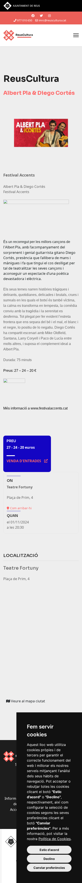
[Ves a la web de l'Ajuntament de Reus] (41, 6)
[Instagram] (49, 16)
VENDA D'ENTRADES (27, 460)
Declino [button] (49, 859)
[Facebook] (33, 16)
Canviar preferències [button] (49, 867)
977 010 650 (24, 20)
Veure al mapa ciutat (29, 702)
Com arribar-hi (20, 508)
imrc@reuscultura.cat (52, 20)
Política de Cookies (54, 839)
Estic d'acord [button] (49, 850)
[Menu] (76, 35)
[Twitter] (41, 16)
